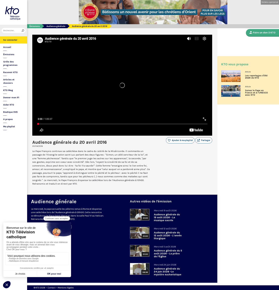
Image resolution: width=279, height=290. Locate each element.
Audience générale (55, 26)
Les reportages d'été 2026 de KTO (256, 77)
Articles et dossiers (8, 81)
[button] (203, 140)
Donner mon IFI (11, 97)
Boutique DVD (10, 112)
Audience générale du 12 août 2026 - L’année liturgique (168, 235)
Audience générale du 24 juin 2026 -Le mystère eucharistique (167, 271)
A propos (8, 119)
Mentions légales (66, 287)
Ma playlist (9, 126)
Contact (51, 287)
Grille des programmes (10, 63)
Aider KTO (8, 104)
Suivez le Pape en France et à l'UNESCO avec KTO (256, 92)
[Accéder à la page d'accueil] (13, 12)
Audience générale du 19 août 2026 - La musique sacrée (167, 217)
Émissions (8, 54)
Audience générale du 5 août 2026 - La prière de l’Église (168, 253)
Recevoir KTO (10, 72)
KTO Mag (8, 90)
